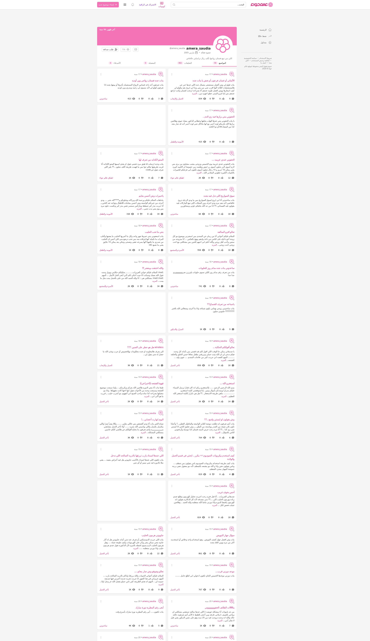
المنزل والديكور (176, 329)
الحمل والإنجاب (176, 98)
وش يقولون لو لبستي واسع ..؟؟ (219, 419)
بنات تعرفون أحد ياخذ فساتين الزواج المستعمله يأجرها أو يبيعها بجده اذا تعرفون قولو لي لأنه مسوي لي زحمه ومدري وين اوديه (133, 86)
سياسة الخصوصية (250, 58)
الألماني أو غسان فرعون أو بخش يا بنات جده (213, 80)
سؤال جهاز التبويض (225, 535)
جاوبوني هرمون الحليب (152, 535)
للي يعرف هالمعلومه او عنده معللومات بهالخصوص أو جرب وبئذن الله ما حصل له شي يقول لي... (133, 353)
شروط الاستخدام (265, 58)
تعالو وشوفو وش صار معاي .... (148, 571)
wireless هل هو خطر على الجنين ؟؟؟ (145, 347)
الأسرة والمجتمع (177, 250)
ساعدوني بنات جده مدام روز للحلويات (216, 268)
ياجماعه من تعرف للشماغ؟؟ (220, 304)
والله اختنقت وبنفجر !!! (152, 268)
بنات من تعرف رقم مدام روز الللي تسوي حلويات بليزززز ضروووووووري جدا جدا (203, 274)
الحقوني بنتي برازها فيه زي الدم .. (218, 116)
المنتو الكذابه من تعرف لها (151, 159)
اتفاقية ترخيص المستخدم (260, 60)
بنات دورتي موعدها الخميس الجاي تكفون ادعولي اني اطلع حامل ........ (204, 575)
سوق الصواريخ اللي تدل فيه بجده (219, 195)
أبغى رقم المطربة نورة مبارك (149, 607)
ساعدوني (103, 98)
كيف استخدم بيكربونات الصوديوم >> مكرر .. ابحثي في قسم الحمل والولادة (203, 457)
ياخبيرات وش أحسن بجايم (151, 195)
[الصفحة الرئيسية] (262, 4)
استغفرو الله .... (227, 383)
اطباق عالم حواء (177, 177)
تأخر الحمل (175, 365)
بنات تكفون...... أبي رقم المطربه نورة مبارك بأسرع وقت (139, 611)
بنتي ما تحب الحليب (154, 231)
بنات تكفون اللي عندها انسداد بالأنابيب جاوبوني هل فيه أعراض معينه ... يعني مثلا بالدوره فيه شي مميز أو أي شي (131, 461)
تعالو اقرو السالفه (226, 231)
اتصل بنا (263, 63)
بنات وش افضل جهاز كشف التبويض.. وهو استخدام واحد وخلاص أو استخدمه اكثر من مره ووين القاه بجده (202, 541)
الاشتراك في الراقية (147, 4)
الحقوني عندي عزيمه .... (223, 159)
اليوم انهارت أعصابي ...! (152, 419)
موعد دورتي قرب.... (224, 571)
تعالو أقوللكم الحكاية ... (223, 347)
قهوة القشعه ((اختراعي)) (151, 383)
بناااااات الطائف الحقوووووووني (219, 607)
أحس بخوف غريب (225, 492)
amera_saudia (220, 74)
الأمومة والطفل (177, 141)
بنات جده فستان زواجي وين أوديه (147, 80)
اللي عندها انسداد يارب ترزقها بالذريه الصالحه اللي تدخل (137, 455)
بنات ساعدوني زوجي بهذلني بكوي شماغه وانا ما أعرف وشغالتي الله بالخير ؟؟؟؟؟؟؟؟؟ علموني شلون (203, 310)
